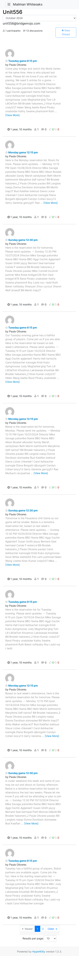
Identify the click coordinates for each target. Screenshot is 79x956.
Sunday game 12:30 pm (23, 239)
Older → (52, 928)
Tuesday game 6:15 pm (22, 60)
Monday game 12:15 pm (23, 152)
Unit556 (12, 12)
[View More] (12, 115)
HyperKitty (38, 951)
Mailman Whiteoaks (27, 4)
